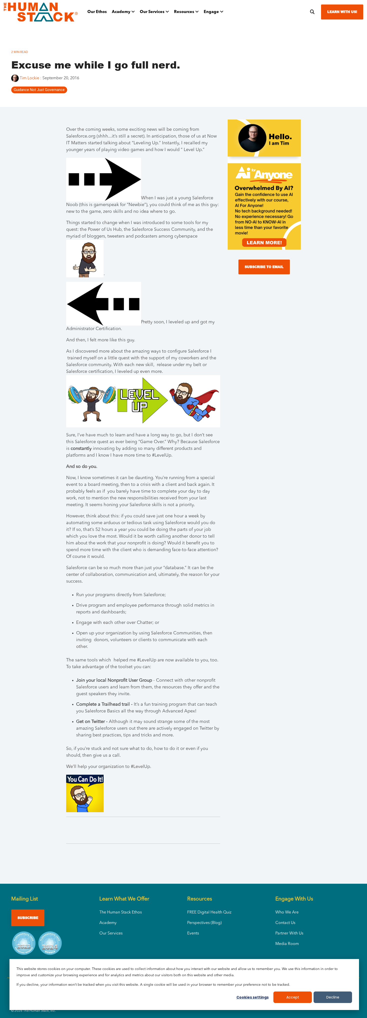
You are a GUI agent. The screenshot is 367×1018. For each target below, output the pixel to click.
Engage (212, 12)
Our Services (153, 12)
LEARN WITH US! (342, 12)
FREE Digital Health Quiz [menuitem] (209, 912)
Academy (121, 12)
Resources (184, 12)
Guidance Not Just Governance (39, 90)
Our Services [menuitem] (111, 933)
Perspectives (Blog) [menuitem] (204, 923)
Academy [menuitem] (108, 923)
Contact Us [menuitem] (285, 923)
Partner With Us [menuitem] (289, 933)
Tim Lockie (29, 78)
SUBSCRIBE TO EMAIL (264, 267)
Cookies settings (252, 997)
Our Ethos (97, 12)
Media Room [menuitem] (287, 944)
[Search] (312, 12)
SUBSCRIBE (27, 917)
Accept (292, 997)
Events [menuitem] (193, 933)
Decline (332, 997)
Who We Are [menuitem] (287, 912)
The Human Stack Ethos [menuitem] (120, 912)
